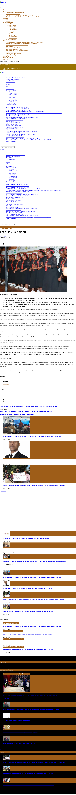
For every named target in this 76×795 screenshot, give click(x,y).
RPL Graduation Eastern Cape (14, 49)
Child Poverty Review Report (14, 115)
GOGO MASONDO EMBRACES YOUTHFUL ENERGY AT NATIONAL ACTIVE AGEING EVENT (26, 411)
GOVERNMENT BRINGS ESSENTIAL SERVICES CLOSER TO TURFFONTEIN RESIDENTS (28, 785)
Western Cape (13, 38)
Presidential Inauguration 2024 (15, 137)
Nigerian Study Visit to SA (13, 48)
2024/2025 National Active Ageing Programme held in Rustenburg (25, 111)
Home (4, 9)
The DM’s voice (10, 80)
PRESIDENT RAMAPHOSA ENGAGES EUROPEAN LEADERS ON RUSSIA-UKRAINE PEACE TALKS (31, 709)
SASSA (8, 21)
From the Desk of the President (15, 12)
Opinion (5, 11)
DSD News (3, 236)
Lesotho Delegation (11, 141)
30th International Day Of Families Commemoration (20, 134)
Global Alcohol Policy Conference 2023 (17, 50)
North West (12, 35)
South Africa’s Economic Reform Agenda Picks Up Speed (20, 732)
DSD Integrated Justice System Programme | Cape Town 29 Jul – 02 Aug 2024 (28, 139)
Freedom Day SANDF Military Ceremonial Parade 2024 (21, 131)
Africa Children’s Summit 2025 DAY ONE (17, 107)
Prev (2, 491)
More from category (28, 414)
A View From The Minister (13, 14)
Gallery (5, 40)
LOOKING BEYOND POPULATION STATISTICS (16, 720)
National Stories (10, 24)
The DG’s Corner (10, 82)
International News (20, 674)
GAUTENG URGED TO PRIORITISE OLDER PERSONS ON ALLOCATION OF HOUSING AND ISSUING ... (29, 406)
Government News (8, 22)
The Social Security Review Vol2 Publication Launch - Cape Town (24, 42)
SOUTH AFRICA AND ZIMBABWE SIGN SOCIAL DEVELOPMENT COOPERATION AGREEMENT (30, 695)
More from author (15, 414)
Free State (12, 28)
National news (10, 89)
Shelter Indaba (10, 46)
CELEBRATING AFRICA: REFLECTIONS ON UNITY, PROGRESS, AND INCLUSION (26, 538)
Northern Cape (13, 36)
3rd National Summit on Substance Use (17, 45)
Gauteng (11, 31)
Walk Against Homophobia (13, 53)
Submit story (6, 59)
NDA (7, 19)
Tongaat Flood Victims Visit (13, 132)
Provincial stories (11, 25)
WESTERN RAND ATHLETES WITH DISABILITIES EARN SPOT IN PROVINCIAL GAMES (28, 611)
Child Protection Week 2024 (14, 135)
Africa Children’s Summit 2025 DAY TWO (17, 108)
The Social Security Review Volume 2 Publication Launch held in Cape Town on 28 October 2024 (34, 113)
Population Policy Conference (14, 55)
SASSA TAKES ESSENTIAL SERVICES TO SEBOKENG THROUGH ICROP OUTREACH (27, 461)
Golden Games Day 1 (12, 128)
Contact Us (6, 56)
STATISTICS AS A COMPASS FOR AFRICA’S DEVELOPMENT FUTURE (23, 550)
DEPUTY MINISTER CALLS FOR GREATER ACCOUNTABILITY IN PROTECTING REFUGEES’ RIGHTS (32, 436)
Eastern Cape (12, 26)
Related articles (5, 414)
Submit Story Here (8, 69)
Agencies (5, 18)
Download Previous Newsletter (11, 68)
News (2, 228)
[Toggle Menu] (0, 7)
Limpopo (11, 32)
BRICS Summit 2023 (11, 52)
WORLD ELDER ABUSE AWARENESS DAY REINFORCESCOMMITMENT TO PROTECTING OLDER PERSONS (34, 485)
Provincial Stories (11, 90)
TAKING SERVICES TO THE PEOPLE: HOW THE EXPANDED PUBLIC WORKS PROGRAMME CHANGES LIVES (34, 561)
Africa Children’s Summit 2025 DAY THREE (18, 110)
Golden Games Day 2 (12, 130)
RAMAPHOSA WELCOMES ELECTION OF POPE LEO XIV (19, 743)
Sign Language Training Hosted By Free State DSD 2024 (22, 138)
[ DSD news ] (6, 698)
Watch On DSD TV (8, 57)
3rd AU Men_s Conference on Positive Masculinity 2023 (21, 43)
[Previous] (0, 617)
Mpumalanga (12, 33)
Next (4, 491)
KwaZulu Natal (13, 29)
